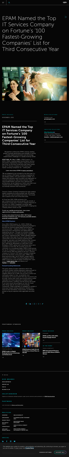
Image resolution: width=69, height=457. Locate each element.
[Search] (9, 2)
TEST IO (4, 386)
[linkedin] (30, 304)
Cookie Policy (30, 448)
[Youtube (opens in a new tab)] (14, 441)
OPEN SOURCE (5, 417)
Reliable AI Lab (6, 389)
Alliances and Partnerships (17, 405)
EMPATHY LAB (5, 384)
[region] (34, 450)
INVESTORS (4, 415)
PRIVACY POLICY (6, 420)
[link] (42, 304)
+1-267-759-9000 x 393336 (52, 135)
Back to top (6, 374)
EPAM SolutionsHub (50, 396)
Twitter (4, 263)
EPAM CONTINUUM (6, 381)
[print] (34, 304)
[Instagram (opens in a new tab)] (10, 441)
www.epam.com (12, 261)
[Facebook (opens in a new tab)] (6, 441)
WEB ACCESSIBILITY (18, 415)
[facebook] (26, 304)
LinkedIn (12, 263)
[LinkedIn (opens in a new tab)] (2, 441)
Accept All (60, 452)
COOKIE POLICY (6, 426)
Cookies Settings (45, 452)
